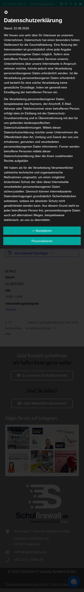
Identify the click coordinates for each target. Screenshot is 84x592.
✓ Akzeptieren (42, 230)
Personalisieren (42, 241)
